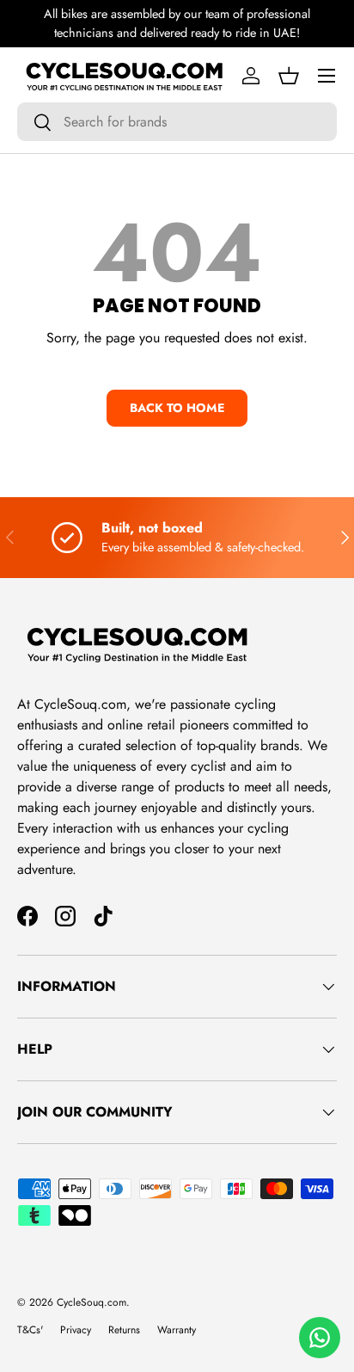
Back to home (177, 407)
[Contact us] (319, 1337)
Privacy (75, 1330)
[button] (289, 76)
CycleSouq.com (91, 1302)
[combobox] (177, 121)
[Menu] (326, 76)
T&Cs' (30, 1330)
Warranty (176, 1330)
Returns (124, 1330)
